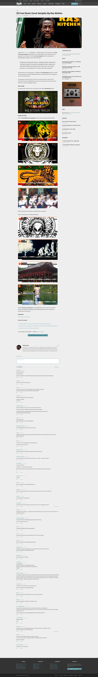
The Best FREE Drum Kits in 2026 (68, 129)
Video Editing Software (21, 667)
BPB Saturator (36, 668)
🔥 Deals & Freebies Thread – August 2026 (70, 141)
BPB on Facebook (54, 665)
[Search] (79, 4)
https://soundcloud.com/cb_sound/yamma (25, 535)
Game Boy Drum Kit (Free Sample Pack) (29, 328)
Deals (29, 3)
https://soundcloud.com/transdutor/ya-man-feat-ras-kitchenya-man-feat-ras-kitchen (33, 468)
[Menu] (17, 1)
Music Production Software (22, 664)
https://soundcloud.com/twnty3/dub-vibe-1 (25, 594)
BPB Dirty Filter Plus (37, 664)
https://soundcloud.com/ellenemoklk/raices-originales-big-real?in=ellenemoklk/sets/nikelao (34, 375)
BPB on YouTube (54, 664)
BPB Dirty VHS (36, 665)
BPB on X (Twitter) (54, 666)
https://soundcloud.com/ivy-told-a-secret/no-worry (26, 458)
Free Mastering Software (21, 668)
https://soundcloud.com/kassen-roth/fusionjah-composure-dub (29, 451)
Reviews (33, 3)
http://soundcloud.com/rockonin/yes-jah (24, 629)
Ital (36, 52)
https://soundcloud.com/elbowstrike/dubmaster (26, 542)
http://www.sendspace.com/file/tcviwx (31, 579)
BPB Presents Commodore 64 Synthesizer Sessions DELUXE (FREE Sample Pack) (38, 326)
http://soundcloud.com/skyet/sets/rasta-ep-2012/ (37, 637)
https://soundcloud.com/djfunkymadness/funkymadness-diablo (29, 409)
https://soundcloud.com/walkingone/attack (25, 550)
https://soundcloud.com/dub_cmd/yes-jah (24, 397)
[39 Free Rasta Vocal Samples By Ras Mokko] (49, 33)
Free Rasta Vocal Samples (24, 317)
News (63, 3)
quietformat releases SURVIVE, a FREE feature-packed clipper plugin (71, 72)
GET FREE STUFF (65, 53)
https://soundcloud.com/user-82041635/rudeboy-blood (27, 390)
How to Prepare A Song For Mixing (69, 121)
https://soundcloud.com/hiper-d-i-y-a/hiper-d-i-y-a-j (26, 601)
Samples (45, 3)
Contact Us (80, 675)
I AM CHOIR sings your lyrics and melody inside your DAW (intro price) (71, 77)
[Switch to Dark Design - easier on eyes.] (81, 3)
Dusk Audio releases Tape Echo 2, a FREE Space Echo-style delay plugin (71, 62)
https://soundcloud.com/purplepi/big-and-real (25, 484)
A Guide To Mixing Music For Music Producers (71, 125)
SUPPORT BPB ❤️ (74, 3)
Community (57, 3)
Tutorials (39, 3)
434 (68, 142)
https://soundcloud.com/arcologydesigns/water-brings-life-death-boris (30, 612)
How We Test (65, 675)
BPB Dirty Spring (37, 667)
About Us (56, 675)
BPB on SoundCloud (54, 667)
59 (68, 146)
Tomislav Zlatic (26, 15)
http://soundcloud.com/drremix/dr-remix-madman (26, 566)
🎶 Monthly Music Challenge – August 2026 (71, 144)
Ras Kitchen (26, 52)
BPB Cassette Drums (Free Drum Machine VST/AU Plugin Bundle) (35, 323)
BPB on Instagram (54, 668)
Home (25, 3)
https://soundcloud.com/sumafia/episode (24, 421)
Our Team (60, 675)
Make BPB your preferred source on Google (38, 335)
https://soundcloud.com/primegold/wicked (25, 587)
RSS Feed (71, 666)
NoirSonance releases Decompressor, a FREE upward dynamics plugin (71, 67)
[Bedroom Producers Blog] (19, 4)
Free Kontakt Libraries (66, 133)
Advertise (75, 675)
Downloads (51, 3)
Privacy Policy (71, 675)
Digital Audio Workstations (21, 666)
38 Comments (32, 15)
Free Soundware (19, 340)
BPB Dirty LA (36, 666)
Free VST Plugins (20, 665)
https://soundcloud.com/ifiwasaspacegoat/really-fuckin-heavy (28, 519)
